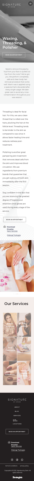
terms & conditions (11, 466)
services (17, 415)
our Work (15, 420)
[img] (4, 226)
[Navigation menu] (30, 3)
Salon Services (12, 231)
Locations (17, 424)
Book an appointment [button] (14, 55)
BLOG (17, 411)
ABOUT (17, 407)
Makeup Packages (14, 235)
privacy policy (24, 466)
